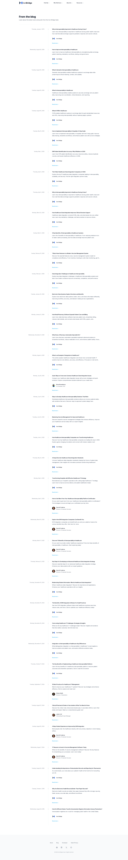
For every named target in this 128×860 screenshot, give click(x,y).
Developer (64, 842)
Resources (79, 2)
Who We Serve (57, 2)
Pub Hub (46, 2)
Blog (57, 842)
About (51, 842)
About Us (69, 2)
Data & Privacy (74, 842)
